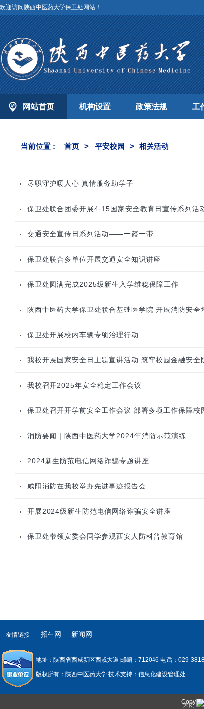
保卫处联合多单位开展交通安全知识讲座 (94, 259)
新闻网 (81, 634)
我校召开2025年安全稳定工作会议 (84, 385)
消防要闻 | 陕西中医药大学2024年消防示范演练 (106, 436)
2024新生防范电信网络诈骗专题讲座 (88, 461)
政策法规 (151, 106)
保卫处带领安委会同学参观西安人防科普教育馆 (105, 536)
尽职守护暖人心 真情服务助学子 (80, 183)
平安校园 (110, 146)
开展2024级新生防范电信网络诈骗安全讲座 (99, 511)
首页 (71, 146)
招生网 (51, 634)
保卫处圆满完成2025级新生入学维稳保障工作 (103, 284)
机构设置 (95, 106)
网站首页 (38, 106)
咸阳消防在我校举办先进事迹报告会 (86, 486)
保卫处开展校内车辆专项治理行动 (83, 335)
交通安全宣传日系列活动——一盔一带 (90, 234)
